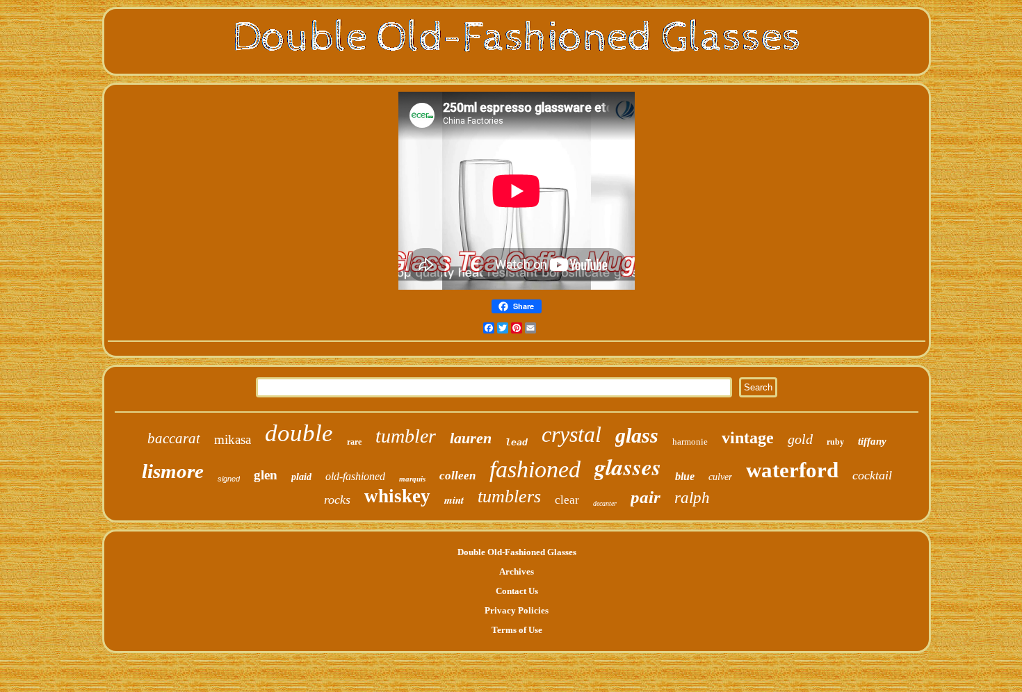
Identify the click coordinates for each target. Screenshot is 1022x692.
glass (636, 435)
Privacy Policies (517, 610)
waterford (792, 470)
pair (645, 497)
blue (685, 476)
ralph (692, 497)
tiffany (872, 441)
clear (567, 499)
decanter (605, 503)
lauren (471, 438)
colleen (457, 475)
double (299, 433)
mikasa (232, 439)
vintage (748, 438)
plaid (301, 477)
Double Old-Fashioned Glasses (516, 552)
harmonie (690, 441)
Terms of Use (517, 630)
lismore (173, 471)
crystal (571, 434)
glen (265, 475)
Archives (516, 571)
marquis (412, 479)
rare (354, 442)
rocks (337, 499)
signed (229, 479)
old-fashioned (355, 476)
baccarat (173, 438)
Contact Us (517, 591)
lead (516, 442)
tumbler (405, 436)
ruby (835, 442)
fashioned (535, 469)
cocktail (872, 475)
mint (454, 500)
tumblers (509, 496)
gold (800, 439)
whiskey (397, 496)
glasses (627, 466)
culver (720, 477)
